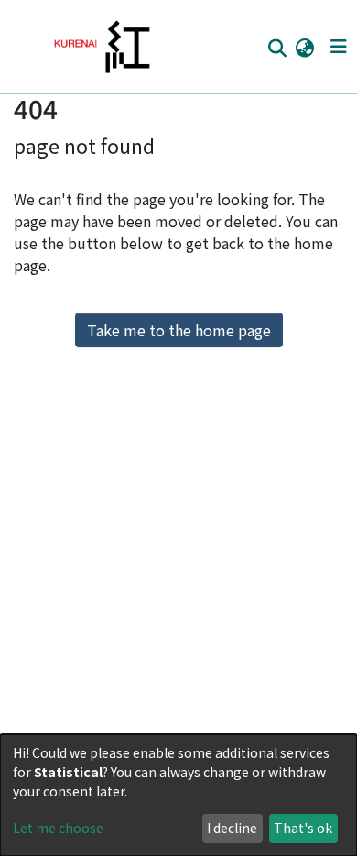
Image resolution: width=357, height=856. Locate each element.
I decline (232, 827)
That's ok (303, 827)
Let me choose (58, 827)
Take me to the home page (179, 330)
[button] (304, 47)
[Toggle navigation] (338, 46)
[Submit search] (277, 48)
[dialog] (178, 795)
